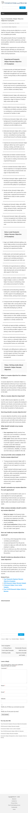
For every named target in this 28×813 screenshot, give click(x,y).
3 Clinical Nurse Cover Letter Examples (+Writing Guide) (8, 650)
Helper (7, 638)
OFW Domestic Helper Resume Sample (15, 583)
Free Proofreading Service (14, 805)
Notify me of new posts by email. (10, 711)
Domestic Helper (7, 26)
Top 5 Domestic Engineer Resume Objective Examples (14, 723)
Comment (4, 668)
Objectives (14, 26)
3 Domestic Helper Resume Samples (9, 733)
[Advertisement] (14, 616)
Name (3, 685)
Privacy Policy (14, 803)
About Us (14, 799)
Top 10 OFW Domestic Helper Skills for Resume (12, 731)
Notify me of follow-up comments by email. (12, 707)
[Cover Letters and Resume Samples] (14, 3)
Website (3, 698)
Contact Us (14, 801)
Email (3, 692)
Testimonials (14, 807)
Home (14, 809)
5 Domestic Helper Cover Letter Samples (10, 728)
